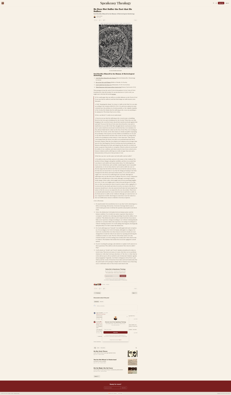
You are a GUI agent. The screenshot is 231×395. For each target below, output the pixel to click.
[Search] (213, 3)
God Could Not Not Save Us (103, 84)
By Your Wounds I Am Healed (115, 70)
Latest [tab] (98, 347)
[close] (127, 317)
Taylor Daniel (99, 312)
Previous (98, 293)
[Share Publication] (216, 3)
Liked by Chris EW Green (101, 314)
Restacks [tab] (101, 301)
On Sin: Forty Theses (100, 351)
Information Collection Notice (115, 336)
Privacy (9, 393)
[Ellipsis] (137, 313)
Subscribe (221, 3)
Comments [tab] (96, 301)
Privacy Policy (124, 336)
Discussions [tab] (103, 347)
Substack (218, 393)
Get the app (120, 393)
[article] (115, 353)
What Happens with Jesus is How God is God (108, 87)
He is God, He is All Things (103, 82)
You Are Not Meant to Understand (105, 359)
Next (134, 293)
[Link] (92, 75)
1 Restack (107, 284)
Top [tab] (95, 347)
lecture (114, 94)
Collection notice (16, 393)
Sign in (227, 3)
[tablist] (99, 301)
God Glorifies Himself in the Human (106, 78)
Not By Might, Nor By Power (103, 368)
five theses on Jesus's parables (100, 361)
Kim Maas (98, 321)
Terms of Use (121, 335)
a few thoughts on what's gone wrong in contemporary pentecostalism (108, 369)
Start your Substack (113, 393)
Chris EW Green (99, 16)
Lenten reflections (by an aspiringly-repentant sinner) (105, 352)
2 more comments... (97, 341)
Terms (12, 393)
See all (96, 376)
